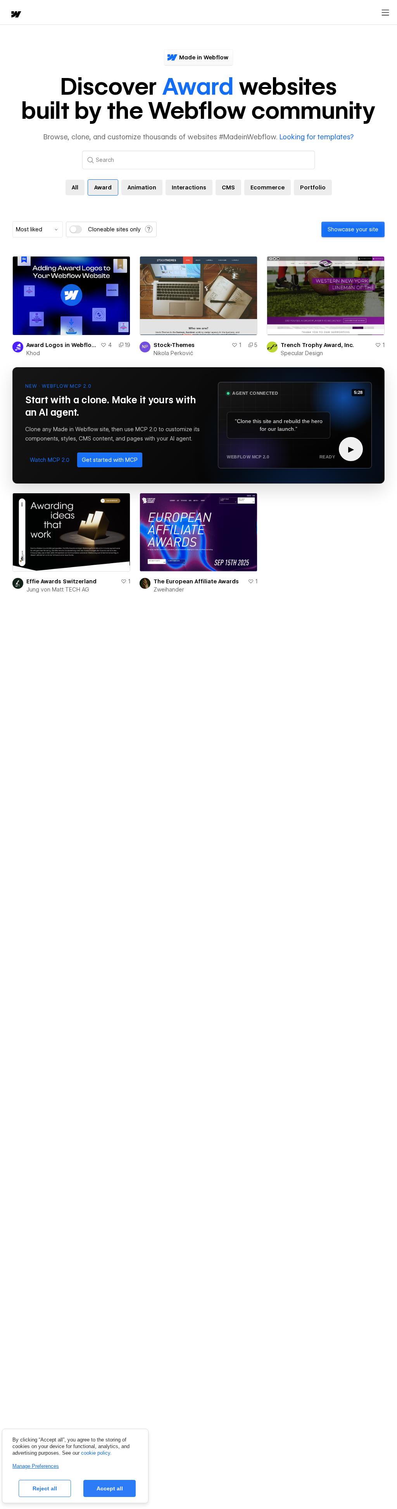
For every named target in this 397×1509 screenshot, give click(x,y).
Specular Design (302, 353)
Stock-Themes (174, 345)
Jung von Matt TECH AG (57, 589)
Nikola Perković (173, 353)
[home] (15, 15)
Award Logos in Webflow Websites (61, 345)
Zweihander (169, 589)
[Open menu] (385, 12)
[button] (49, 460)
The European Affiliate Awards (196, 581)
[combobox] (37, 229)
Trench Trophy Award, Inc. (317, 345)
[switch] (75, 229)
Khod (33, 353)
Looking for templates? (317, 137)
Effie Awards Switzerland (61, 581)
